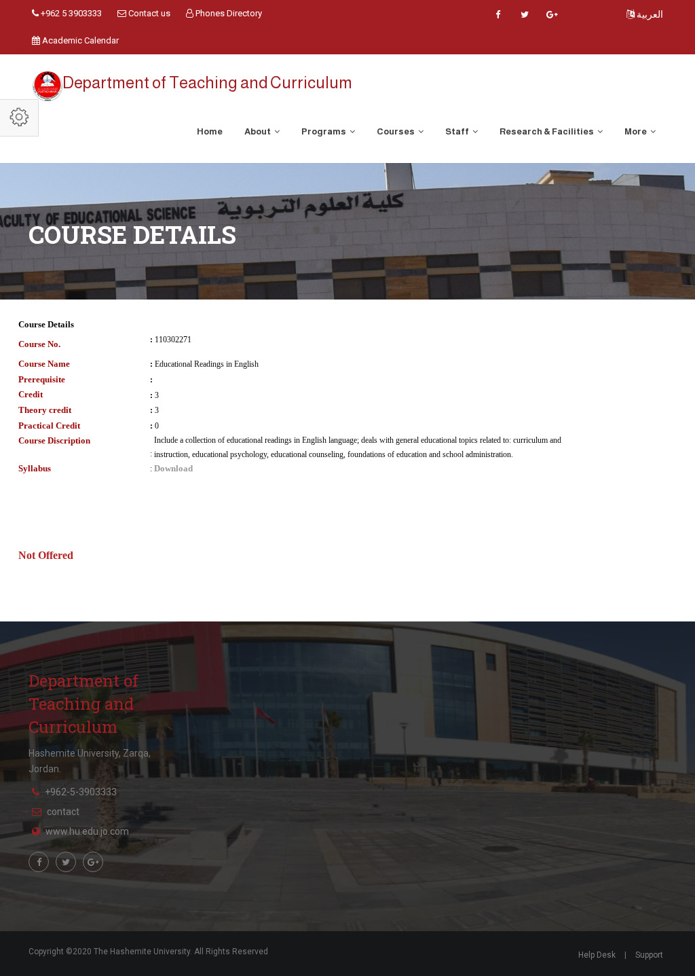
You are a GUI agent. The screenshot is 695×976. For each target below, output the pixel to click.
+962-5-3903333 (81, 792)
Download (173, 468)
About (258, 131)
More (636, 131)
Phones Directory (227, 13)
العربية (649, 14)
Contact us (148, 13)
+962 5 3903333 (70, 13)
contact (63, 811)
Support (649, 955)
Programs (324, 131)
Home (210, 131)
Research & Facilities (547, 131)
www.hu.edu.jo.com (87, 831)
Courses (396, 131)
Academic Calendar (79, 40)
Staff (457, 131)
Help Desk (597, 955)
